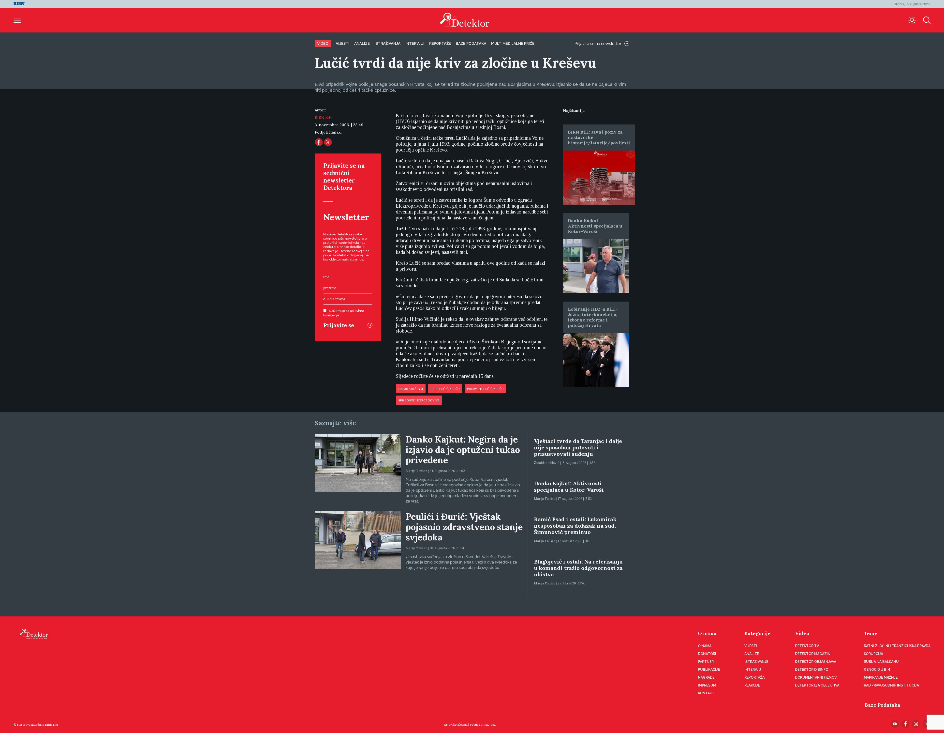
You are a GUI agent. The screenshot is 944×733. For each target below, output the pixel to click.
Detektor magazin (812, 654)
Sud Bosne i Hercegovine (419, 400)
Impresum (707, 685)
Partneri (706, 662)
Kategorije (757, 633)
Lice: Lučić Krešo (445, 389)
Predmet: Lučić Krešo (485, 389)
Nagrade (706, 677)
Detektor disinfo (811, 670)
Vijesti (342, 43)
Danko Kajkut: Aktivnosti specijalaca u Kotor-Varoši (595, 226)
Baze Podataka (882, 705)
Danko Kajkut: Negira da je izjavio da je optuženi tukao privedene (463, 450)
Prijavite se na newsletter (598, 43)
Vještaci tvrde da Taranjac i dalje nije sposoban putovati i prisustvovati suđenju (578, 447)
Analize (362, 43)
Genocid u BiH (877, 670)
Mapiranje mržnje (881, 677)
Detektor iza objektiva (817, 685)
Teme (870, 633)
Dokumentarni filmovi (816, 677)
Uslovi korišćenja (456, 724)
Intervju (752, 670)
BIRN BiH (323, 117)
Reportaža (754, 677)
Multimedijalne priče (512, 43)
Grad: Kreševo (410, 389)
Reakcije (752, 685)
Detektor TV (807, 646)
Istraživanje (756, 662)
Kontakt (706, 693)
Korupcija (873, 654)
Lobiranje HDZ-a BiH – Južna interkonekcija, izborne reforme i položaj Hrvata (593, 317)
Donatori (707, 654)
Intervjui (414, 43)
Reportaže (440, 43)
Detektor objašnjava (815, 662)
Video (322, 43)
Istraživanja (387, 43)
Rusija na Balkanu (881, 662)
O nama (707, 633)
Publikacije (709, 670)
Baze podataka (471, 43)
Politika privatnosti (483, 724)
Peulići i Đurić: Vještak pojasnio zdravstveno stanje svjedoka (464, 527)
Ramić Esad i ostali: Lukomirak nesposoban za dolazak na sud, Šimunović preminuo (575, 525)
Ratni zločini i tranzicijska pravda (897, 646)
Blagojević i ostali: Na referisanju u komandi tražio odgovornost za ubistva (578, 568)
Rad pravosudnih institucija (891, 685)
